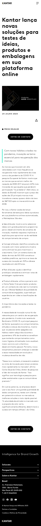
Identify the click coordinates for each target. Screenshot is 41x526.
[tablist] (20, 485)
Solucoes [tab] (6, 465)
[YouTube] (11, 500)
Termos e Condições (9, 509)
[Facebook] (7, 500)
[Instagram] (3, 500)
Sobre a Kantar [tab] (9, 476)
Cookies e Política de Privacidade (14, 513)
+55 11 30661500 (10, 493)
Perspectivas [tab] (8, 470)
